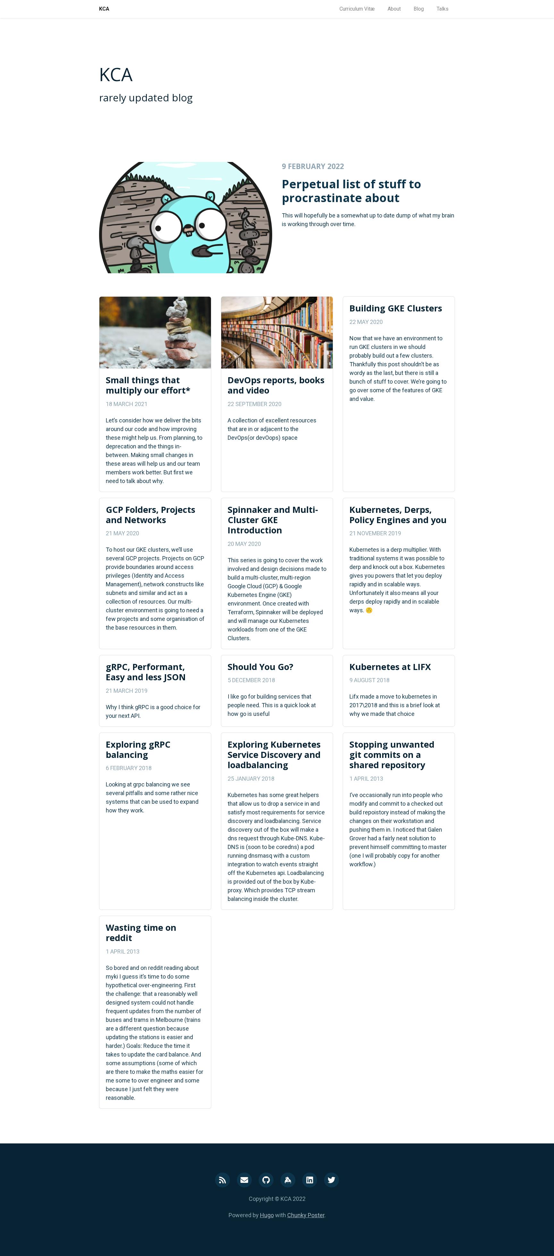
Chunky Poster (305, 1215)
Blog (419, 9)
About (394, 9)
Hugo (267, 1215)
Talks (443, 9)
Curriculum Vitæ (357, 9)
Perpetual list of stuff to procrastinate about (351, 191)
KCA (104, 9)
